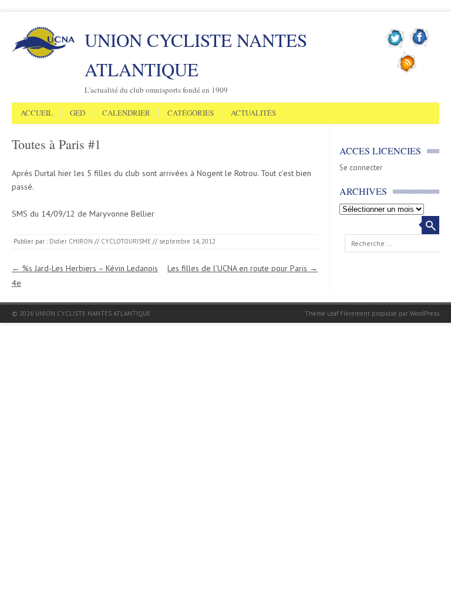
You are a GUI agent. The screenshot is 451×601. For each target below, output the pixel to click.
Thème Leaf (321, 313)
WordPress (424, 313)
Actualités (253, 113)
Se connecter (360, 168)
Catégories (190, 113)
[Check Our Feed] (407, 71)
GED (77, 113)
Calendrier (126, 113)
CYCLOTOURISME (126, 241)
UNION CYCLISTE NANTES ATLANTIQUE (196, 55)
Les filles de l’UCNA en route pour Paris (242, 268)
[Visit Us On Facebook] (420, 46)
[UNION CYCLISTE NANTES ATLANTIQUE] (43, 56)
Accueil (37, 113)
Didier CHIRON (71, 241)
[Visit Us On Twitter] (395, 46)
